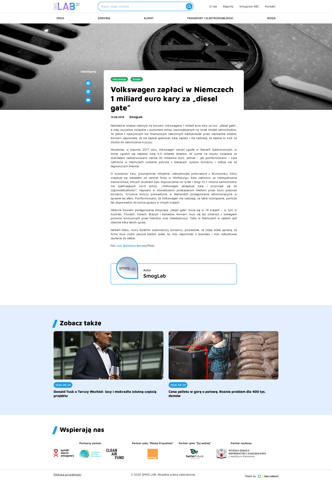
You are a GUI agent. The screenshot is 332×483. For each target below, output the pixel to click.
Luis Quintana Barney (131, 245)
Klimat (149, 18)
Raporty (228, 6)
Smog (60, 18)
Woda (271, 18)
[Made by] (268, 476)
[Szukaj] (189, 6)
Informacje (119, 79)
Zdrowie (104, 18)
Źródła (137, 79)
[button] (88, 83)
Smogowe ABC (249, 6)
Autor (147, 270)
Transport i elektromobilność (210, 18)
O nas (213, 6)
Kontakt (270, 6)
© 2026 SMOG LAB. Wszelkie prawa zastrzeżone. (163, 474)
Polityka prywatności (67, 474)
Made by (250, 476)
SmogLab (135, 117)
